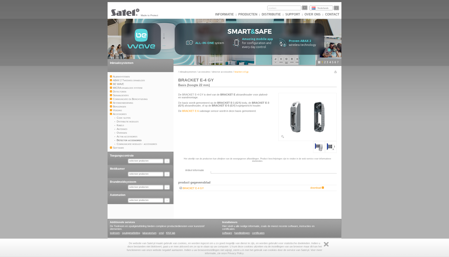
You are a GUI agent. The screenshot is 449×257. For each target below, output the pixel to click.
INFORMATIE (224, 14)
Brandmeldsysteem (123, 182)
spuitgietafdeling (131, 232)
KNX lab (170, 232)
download (316, 187)
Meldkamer (117, 168)
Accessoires (204, 72)
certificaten (258, 232)
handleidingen (242, 232)
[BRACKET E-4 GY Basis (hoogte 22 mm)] (307, 137)
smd (161, 232)
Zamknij (326, 244)
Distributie (271, 14)
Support (292, 14)
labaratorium (149, 232)
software (227, 232)
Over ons (312, 14)
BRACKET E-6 (190, 111)
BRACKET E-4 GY (193, 188)
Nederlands (323, 8)
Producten (247, 14)
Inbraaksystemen (121, 63)
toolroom (115, 232)
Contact (332, 14)
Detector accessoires (222, 72)
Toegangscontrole (122, 155)
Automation (117, 195)
